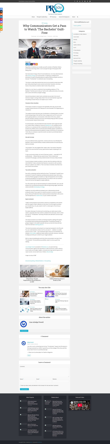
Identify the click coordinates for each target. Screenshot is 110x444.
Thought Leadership (42, 17)
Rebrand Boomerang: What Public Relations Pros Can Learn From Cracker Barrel (58, 403)
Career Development (64, 17)
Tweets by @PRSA (77, 25)
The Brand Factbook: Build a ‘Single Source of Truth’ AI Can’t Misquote (33, 431)
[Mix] (1, 24)
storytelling (48, 261)
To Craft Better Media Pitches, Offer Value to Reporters (35, 302)
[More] (36, 64)
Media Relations (40, 261)
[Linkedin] (27, 64)
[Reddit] (1, 14)
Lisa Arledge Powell (42, 36)
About (73, 17)
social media (33, 233)
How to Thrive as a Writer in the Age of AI (33, 425)
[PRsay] (55, 8)
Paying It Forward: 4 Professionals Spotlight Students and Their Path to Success (58, 411)
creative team (39, 195)
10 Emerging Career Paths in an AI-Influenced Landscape (33, 402)
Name (22, 379)
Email (38, 379)
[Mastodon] (1, 22)
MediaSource (48, 125)
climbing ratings (31, 75)
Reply (29, 355)
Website (55, 379)
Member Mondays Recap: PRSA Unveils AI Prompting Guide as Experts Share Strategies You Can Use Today (33, 417)
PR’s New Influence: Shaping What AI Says (57, 426)
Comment (22, 366)
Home (33, 17)
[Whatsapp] (1, 27)
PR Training (53, 17)
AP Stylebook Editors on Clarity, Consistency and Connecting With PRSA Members (58, 433)
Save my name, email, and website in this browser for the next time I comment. (39, 385)
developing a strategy (39, 187)
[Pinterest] (1, 19)
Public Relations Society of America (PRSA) (27, 1)
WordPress (39, 442)
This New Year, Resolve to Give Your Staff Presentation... (36, 294)
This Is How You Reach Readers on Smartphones (61, 309)
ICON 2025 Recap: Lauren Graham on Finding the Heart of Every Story (33, 409)
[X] (31, 64)
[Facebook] (29, 64)
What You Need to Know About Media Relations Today (36, 310)
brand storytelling (30, 261)
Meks (31, 442)
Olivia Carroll (30, 342)
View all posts (24, 330)
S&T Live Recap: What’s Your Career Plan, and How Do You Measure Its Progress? (58, 419)
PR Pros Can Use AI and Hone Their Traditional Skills (61, 294)
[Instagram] (34, 64)
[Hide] (0, 31)
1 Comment (49, 36)
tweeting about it (39, 224)
